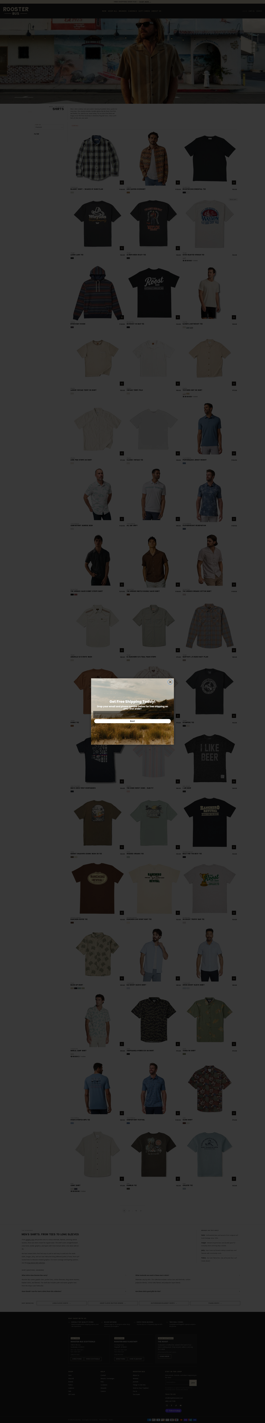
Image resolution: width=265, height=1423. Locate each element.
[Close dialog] (170, 682)
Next (132, 721)
